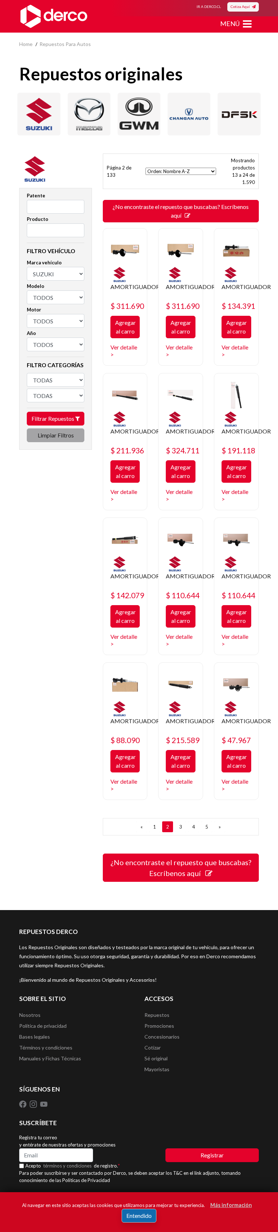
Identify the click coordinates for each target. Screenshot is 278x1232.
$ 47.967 (236, 740)
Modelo (35, 286)
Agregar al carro (125, 327)
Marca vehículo (44, 262)
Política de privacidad (43, 1026)
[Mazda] (89, 114)
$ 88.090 (125, 740)
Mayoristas (156, 1069)
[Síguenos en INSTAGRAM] (34, 1104)
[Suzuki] (38, 114)
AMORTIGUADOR (135, 286)
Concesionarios (162, 1037)
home (26, 44)
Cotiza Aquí (241, 6)
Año (31, 333)
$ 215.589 (182, 740)
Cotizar (152, 1047)
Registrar (212, 1155)
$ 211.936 (127, 450)
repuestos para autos (65, 44)
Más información (231, 1205)
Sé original (156, 1058)
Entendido (139, 1215)
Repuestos (156, 1015)
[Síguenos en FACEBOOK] (23, 1104)
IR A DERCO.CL (209, 6)
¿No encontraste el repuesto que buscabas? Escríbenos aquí (181, 211)
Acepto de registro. (72, 1166)
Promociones (159, 1026)
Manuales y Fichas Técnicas (50, 1058)
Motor (34, 310)
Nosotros (30, 1015)
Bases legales (34, 1037)
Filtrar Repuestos (53, 418)
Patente (36, 195)
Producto (37, 219)
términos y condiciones (67, 1166)
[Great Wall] (139, 114)
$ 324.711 (182, 450)
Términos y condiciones (45, 1047)
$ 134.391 (238, 305)
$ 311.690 (127, 305)
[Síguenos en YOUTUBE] (43, 1104)
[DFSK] (239, 114)
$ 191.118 (238, 450)
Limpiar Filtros (56, 435)
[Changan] (189, 114)
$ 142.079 (127, 595)
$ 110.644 (182, 595)
